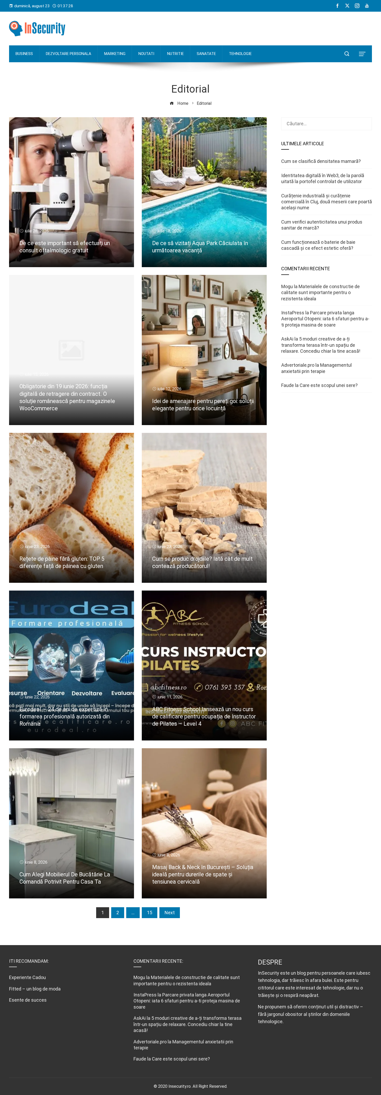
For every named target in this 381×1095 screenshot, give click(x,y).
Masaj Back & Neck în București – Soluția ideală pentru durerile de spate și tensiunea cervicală (202, 874)
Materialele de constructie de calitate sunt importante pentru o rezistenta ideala (320, 292)
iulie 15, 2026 (37, 374)
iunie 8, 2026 (36, 862)
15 (149, 912)
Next (170, 912)
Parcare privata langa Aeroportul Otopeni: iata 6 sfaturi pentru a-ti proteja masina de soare (325, 319)
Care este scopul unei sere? (329, 385)
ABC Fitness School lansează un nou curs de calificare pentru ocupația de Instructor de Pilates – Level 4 (204, 716)
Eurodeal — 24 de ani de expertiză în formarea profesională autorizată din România (64, 716)
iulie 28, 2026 (37, 230)
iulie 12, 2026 (169, 388)
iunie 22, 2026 (37, 697)
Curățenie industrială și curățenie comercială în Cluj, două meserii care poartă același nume (326, 202)
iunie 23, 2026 (37, 546)
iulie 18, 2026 (169, 230)
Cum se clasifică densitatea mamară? (321, 161)
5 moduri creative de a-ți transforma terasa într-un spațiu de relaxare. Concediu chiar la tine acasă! (320, 345)
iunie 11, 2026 (170, 697)
